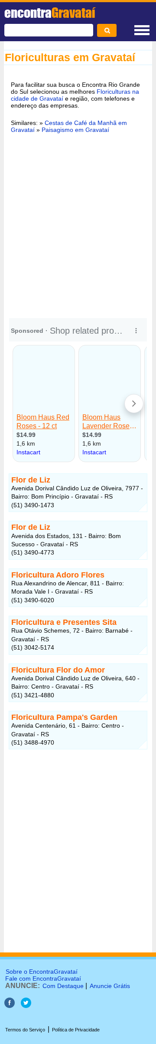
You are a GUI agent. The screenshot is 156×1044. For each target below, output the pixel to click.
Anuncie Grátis (110, 985)
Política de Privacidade (76, 1029)
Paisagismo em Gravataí (75, 129)
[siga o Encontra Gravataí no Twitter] (26, 1005)
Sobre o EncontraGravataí (42, 971)
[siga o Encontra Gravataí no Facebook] (10, 1005)
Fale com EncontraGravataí (43, 978)
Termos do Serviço (25, 1029)
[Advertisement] (78, 224)
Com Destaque (63, 985)
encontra (49, 12)
